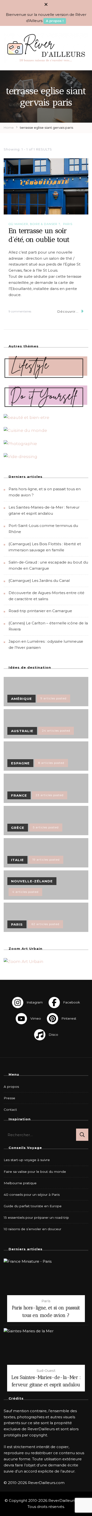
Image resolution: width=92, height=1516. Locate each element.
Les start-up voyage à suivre (27, 1160)
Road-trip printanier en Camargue (40, 611)
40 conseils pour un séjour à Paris (32, 1194)
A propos (11, 1087)
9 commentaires (20, 312)
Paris (67, 224)
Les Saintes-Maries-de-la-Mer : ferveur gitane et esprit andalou (46, 1381)
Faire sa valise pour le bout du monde (35, 1172)
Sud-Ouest (46, 1370)
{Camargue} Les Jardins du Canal (39, 580)
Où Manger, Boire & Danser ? (34, 224)
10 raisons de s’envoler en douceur (32, 1229)
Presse (9, 1098)
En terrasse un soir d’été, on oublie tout (39, 234)
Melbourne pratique (20, 1183)
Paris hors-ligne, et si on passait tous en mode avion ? (46, 1311)
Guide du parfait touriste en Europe (33, 1206)
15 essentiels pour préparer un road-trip (36, 1217)
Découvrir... (68, 311)
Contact (10, 1109)
